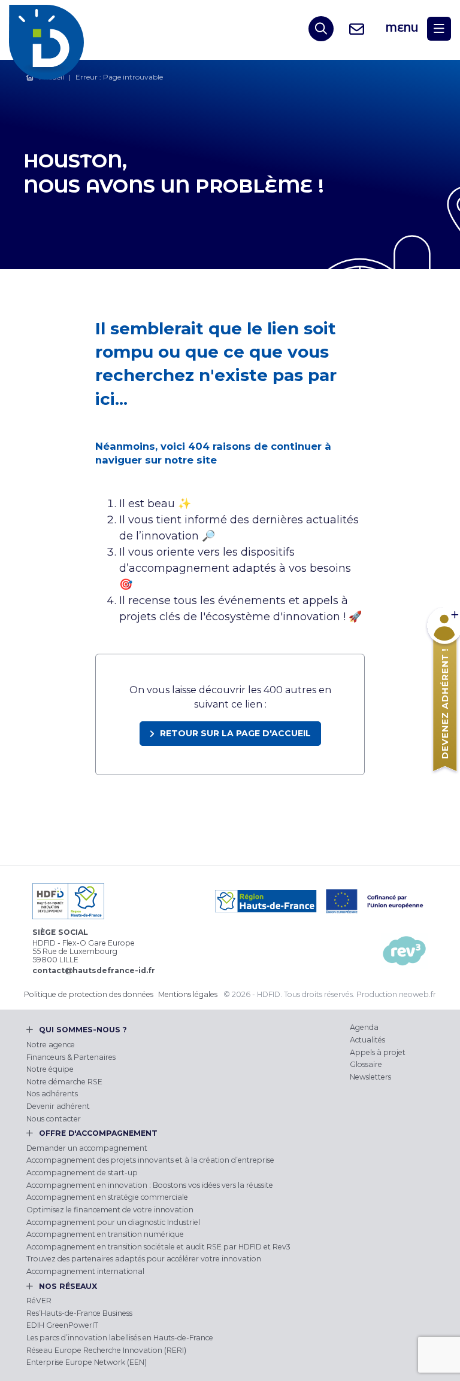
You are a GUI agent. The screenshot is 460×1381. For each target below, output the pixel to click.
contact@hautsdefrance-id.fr (93, 970)
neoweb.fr (417, 994)
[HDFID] (49, 29)
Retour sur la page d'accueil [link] (235, 733)
